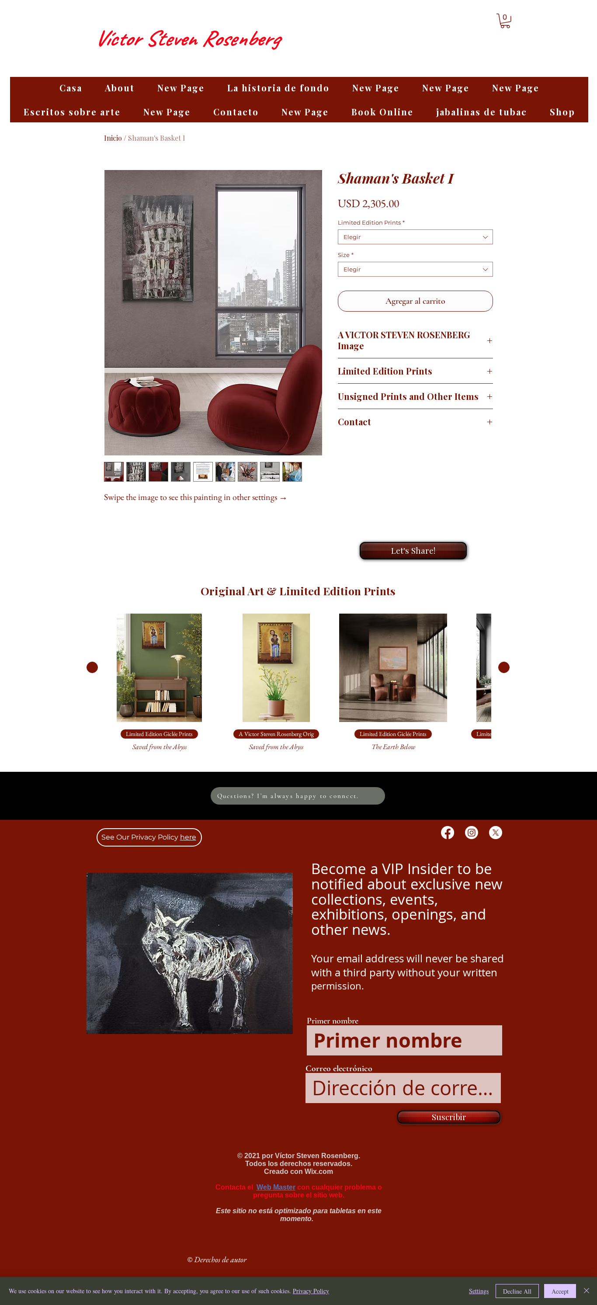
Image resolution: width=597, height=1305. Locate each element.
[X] (495, 832)
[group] (298, 686)
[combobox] (415, 236)
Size (346, 254)
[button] (505, 21)
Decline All (517, 1291)
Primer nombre (332, 1021)
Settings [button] (479, 1291)
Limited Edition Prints (371, 222)
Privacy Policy (311, 1291)
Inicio (113, 137)
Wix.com (319, 1171)
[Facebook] (447, 832)
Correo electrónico (338, 1068)
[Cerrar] (586, 1291)
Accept (560, 1291)
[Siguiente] (504, 667)
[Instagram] (471, 832)
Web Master (276, 1187)
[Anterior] (92, 667)
